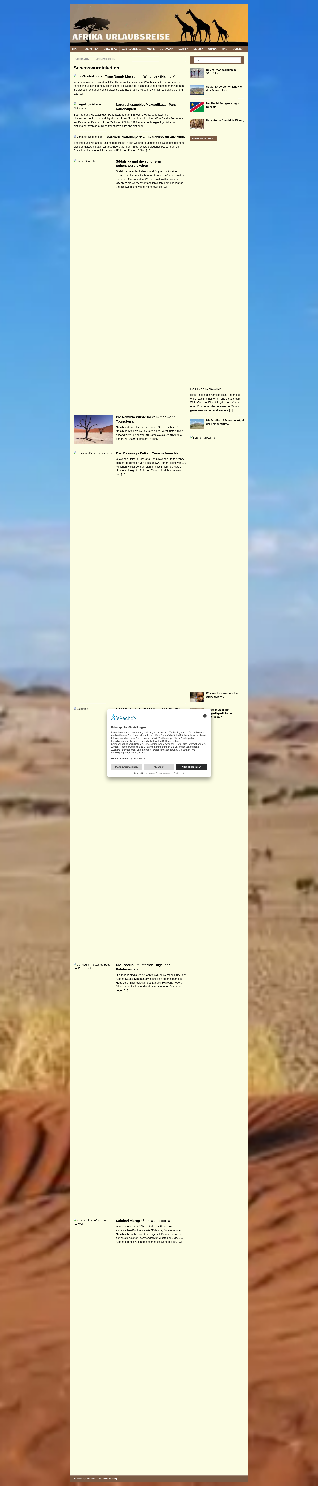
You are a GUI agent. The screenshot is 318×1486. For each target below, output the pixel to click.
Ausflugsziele (131, 49)
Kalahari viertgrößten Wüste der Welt (145, 1221)
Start (76, 49)
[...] (231, 410)
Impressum (79, 1479)
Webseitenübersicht (107, 1479)
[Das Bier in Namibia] (217, 260)
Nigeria (198, 49)
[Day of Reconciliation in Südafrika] (197, 73)
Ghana (212, 49)
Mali (225, 49)
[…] (81, 93)
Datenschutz (90, 1479)
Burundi (238, 49)
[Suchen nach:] (217, 60)
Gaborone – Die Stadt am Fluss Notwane (148, 709)
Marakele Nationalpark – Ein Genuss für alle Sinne (146, 137)
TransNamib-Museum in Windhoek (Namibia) (140, 76)
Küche (151, 49)
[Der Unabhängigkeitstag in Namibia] (197, 107)
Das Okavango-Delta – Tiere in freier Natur (149, 453)
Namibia (183, 49)
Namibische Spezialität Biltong (225, 120)
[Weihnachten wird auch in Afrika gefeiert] (197, 697)
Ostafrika (110, 49)
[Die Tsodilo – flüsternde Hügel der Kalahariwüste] (197, 424)
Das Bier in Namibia (206, 389)
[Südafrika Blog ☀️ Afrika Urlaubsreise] (159, 43)
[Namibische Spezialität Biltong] (197, 124)
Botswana (166, 49)
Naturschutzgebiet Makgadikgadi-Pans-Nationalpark (219, 713)
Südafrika (91, 49)
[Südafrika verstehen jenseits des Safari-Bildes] (197, 90)
